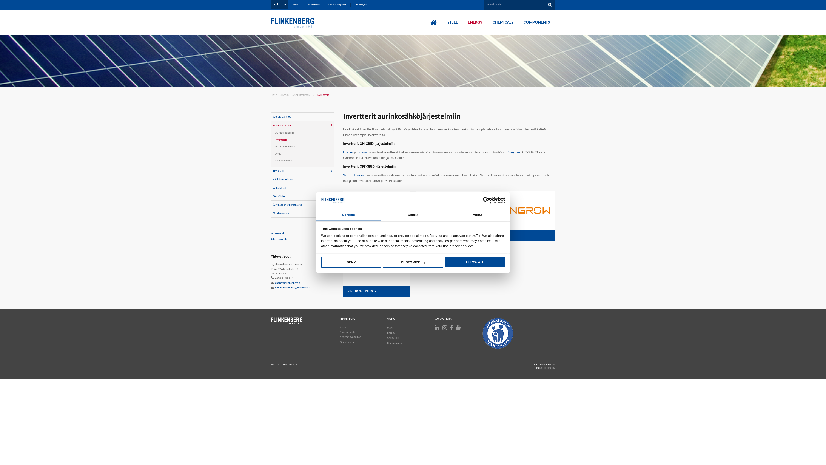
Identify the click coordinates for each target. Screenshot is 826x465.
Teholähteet (279, 196)
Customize (410, 262)
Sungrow (514, 152)
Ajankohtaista (347, 332)
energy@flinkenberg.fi (288, 283)
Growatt (363, 152)
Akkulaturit (279, 188)
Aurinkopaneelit (284, 133)
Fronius (348, 152)
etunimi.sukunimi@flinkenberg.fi (293, 287)
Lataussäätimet (283, 160)
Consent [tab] (348, 214)
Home (274, 95)
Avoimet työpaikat (350, 337)
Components (394, 343)
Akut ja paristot (282, 116)
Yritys (343, 327)
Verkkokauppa (281, 213)
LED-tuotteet (280, 171)
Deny (351, 262)
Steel (390, 328)
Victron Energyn (354, 175)
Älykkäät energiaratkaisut (287, 204)
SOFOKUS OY (549, 368)
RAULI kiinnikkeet (285, 146)
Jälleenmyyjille (279, 239)
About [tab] (477, 214)
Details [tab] (413, 214)
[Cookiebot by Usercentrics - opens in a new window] (486, 200)
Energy (285, 95)
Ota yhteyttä (347, 342)
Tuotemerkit (278, 233)
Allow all (474, 262)
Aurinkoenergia (301, 95)
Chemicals (393, 337)
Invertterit (281, 139)
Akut (278, 153)
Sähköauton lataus (283, 179)
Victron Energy (361, 291)
